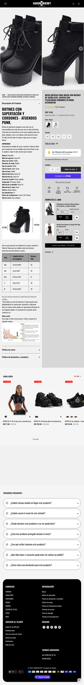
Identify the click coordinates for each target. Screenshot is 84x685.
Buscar (44, 591)
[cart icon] (79, 4)
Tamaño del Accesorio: (74, 209)
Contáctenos (9, 641)
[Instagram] (48, 627)
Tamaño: (67, 229)
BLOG (7, 616)
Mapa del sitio (10, 645)
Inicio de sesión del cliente (14, 634)
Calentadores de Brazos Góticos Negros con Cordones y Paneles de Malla (68, 205)
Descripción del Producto (11, 103)
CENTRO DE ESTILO (11, 609)
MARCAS (8, 606)
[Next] (81, 48)
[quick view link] (30, 417)
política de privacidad (48, 595)
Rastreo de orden (11, 637)
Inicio (4, 95)
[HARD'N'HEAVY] (42, 3)
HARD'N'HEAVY (38, 668)
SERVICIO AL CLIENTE (14, 622)
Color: (58, 209)
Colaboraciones (10, 630)
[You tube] (59, 627)
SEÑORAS (8, 591)
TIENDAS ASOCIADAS (50, 650)
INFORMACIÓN (48, 586)
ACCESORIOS (9, 599)
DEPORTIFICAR (46, 658)
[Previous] (3, 48)
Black (62, 212)
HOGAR (8, 602)
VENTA (7, 613)
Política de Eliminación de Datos (52, 606)
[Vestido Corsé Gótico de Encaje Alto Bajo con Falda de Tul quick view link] (77, 238)
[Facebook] (44, 627)
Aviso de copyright (47, 613)
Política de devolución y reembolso (15, 357)
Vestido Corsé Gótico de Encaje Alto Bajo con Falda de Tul (68, 226)
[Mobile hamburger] (5, 3)
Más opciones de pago (63, 182)
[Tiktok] (56, 627)
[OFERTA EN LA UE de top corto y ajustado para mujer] (18, 399)
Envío (57, 115)
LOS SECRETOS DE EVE (49, 655)
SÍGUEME (45, 622)
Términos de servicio (48, 609)
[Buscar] (73, 4)
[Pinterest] (52, 627)
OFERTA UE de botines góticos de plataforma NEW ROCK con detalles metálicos (47, 421)
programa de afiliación (12, 627)
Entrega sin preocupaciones (50, 616)
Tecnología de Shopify (49, 668)
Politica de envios (8, 349)
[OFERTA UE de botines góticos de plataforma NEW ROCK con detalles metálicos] (49, 399)
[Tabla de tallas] (77, 232)
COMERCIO (10, 586)
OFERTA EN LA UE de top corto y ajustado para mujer (17, 421)
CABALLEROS (9, 595)
